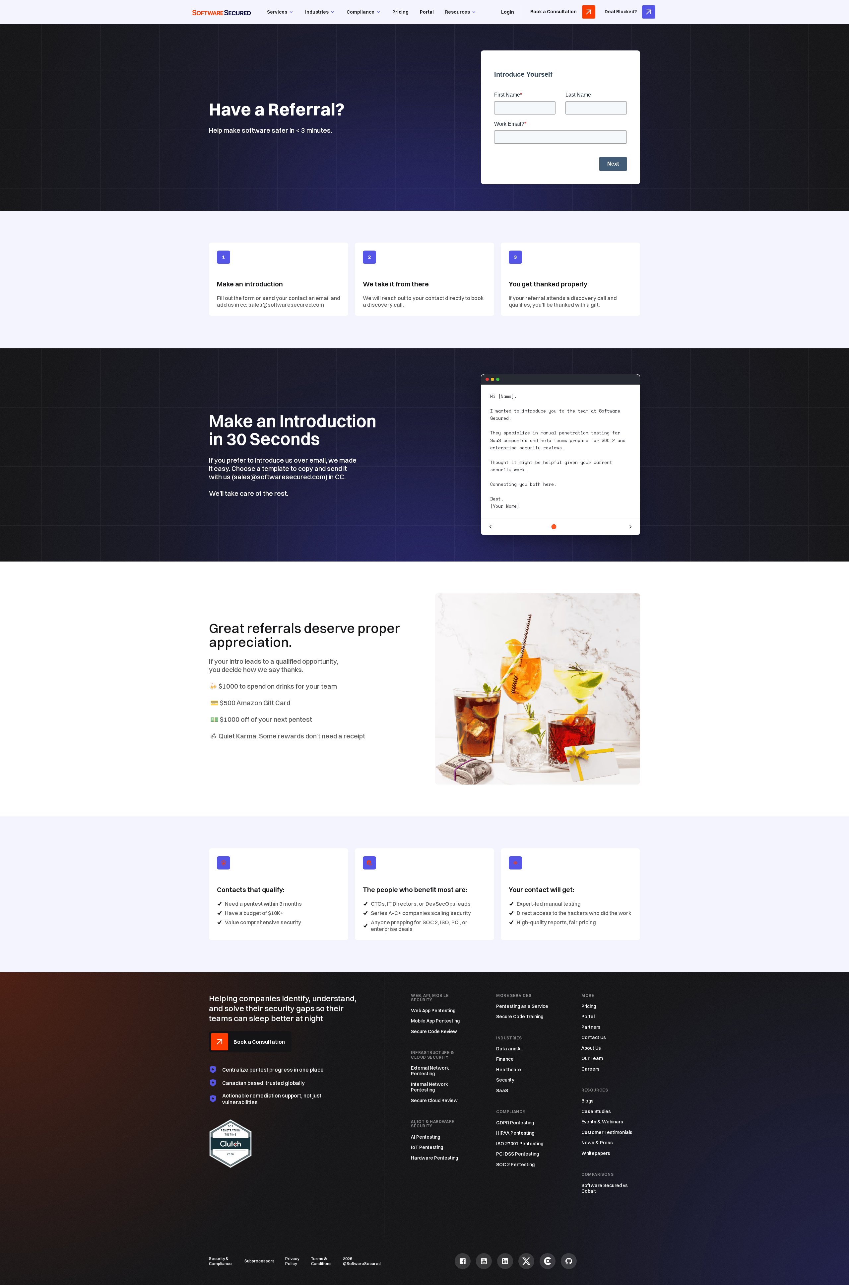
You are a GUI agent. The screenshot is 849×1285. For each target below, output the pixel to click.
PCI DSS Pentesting (517, 1154)
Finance (505, 1059)
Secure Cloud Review (434, 1100)
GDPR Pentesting (515, 1123)
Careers (590, 1069)
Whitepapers (595, 1153)
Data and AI (509, 1049)
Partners (591, 1027)
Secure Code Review (434, 1031)
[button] (280, 12)
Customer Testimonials (606, 1132)
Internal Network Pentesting (429, 1087)
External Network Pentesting (430, 1071)
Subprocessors (259, 1260)
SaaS (502, 1091)
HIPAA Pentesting (515, 1133)
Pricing (400, 12)
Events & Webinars (602, 1122)
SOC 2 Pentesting (515, 1165)
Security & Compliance (220, 1261)
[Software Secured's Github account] (569, 1261)
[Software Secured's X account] (526, 1261)
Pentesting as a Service (522, 1006)
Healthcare (508, 1070)
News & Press (597, 1143)
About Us (591, 1048)
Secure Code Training (519, 1017)
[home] (221, 12)
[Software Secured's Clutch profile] (547, 1261)
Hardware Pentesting (434, 1158)
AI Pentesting (425, 1137)
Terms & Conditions (321, 1261)
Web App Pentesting (433, 1011)
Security (505, 1080)
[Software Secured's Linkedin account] (505, 1261)
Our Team (592, 1058)
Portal (427, 12)
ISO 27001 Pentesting (519, 1144)
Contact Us (593, 1037)
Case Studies (596, 1111)
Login (507, 12)
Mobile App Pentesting (435, 1021)
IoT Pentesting (427, 1147)
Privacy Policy (292, 1261)
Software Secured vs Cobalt (604, 1188)
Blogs (587, 1101)
